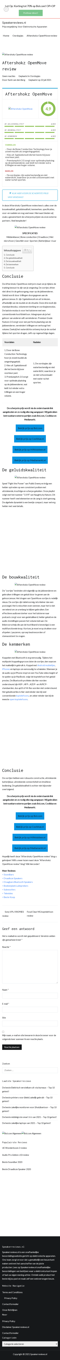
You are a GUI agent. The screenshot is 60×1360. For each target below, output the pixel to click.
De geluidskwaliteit (14, 258)
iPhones (6, 669)
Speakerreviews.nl (14, 22)
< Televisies (7, 893)
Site (4, 1017)
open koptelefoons (19, 699)
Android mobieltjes (46, 665)
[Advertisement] (30, 542)
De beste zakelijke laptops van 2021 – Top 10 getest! (26, 1123)
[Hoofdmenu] (55, 25)
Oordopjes (35, 76)
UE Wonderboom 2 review (14, 1148)
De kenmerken (12, 264)
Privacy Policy (10, 1298)
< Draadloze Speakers (12, 878)
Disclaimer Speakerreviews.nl (15, 1327)
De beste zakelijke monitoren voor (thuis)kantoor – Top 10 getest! (29, 1109)
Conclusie (10, 255)
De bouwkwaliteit (13, 261)
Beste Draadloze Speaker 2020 (16, 1169)
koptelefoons (22, 695)
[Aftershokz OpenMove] (20, 109)
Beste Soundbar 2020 (12, 1162)
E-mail (5, 1004)
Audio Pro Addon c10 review (15, 1155)
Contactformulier (10, 1304)
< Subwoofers (8, 889)
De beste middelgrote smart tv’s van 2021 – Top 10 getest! (29, 1117)
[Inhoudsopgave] (25, 250)
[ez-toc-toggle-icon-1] (27, 250)
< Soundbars (8, 874)
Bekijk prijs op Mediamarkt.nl (30, 460)
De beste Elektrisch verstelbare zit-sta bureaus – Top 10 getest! (28, 1089)
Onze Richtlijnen (9, 1310)
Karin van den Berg (16, 80)
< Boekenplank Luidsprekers (15, 886)
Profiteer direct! (30, 13)
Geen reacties (8, 76)
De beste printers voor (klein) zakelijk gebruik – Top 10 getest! (27, 1099)
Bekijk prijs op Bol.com (30, 428)
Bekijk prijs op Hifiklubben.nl (30, 449)
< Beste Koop (8, 897)
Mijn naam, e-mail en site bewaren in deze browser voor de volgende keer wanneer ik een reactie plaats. (29, 1037)
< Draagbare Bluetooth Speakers (17, 882)
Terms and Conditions (12, 1292)
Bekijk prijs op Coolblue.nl (30, 438)
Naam (5, 990)
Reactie (6, 947)
